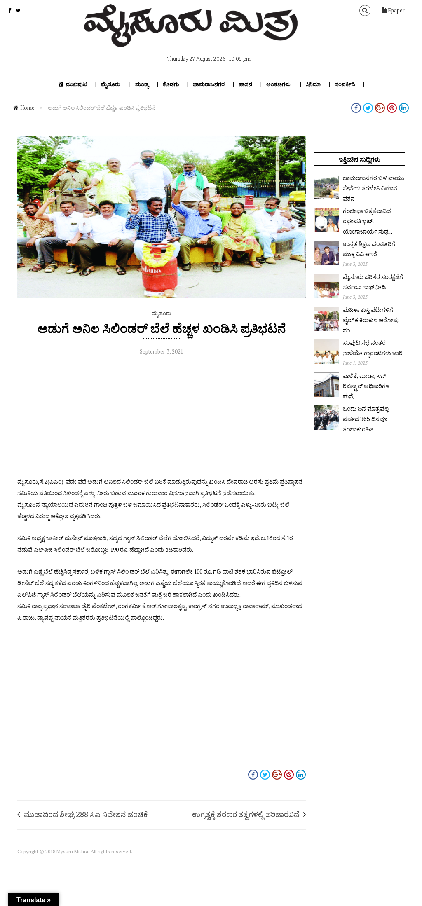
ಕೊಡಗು (171, 84)
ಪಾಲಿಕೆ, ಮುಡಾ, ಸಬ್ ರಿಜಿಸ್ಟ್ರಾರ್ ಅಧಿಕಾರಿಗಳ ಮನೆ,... (366, 386)
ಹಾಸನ (245, 84)
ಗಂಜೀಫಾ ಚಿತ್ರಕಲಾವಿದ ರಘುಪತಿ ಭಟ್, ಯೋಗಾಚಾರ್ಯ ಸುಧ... (367, 221)
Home (27, 107)
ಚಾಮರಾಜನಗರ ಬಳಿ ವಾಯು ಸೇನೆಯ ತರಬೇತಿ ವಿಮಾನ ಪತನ (373, 188)
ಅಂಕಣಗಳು (278, 84)
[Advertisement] (161, 418)
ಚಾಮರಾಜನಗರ (209, 84)
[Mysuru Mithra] (192, 37)
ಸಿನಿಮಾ (313, 84)
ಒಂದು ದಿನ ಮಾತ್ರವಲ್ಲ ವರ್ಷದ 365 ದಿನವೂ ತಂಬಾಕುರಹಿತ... (366, 419)
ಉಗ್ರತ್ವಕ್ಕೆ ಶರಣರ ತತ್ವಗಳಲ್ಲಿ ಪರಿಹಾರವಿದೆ (245, 814)
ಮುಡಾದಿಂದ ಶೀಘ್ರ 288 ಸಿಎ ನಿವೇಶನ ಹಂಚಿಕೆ (86, 814)
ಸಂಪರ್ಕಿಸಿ (345, 84)
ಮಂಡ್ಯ (142, 84)
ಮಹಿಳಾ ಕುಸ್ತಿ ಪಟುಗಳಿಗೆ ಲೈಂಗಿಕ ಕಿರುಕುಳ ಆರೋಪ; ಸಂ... (371, 320)
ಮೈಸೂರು (110, 84)
